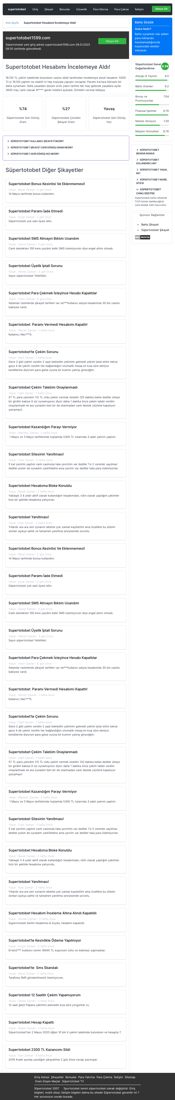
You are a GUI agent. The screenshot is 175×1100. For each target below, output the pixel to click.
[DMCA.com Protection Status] (142, 239)
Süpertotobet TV (73, 1081)
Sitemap (130, 1077)
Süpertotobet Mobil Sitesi (151, 181)
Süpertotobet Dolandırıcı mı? (147, 161)
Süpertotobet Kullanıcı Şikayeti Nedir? (37, 141)
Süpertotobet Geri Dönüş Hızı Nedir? (34, 153)
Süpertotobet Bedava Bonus (147, 151)
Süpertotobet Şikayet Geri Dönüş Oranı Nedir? (41, 147)
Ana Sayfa (12, 23)
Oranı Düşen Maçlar (47, 1081)
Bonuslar (64, 9)
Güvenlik (81, 9)
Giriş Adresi (41, 1077)
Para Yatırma (100, 9)
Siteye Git (161, 9)
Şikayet (48, 9)
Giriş (35, 9)
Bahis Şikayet (150, 224)
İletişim (139, 9)
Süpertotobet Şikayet (155, 230)
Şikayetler (57, 1077)
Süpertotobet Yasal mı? (151, 171)
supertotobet (17, 9)
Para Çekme (121, 9)
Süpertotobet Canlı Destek (148, 191)
